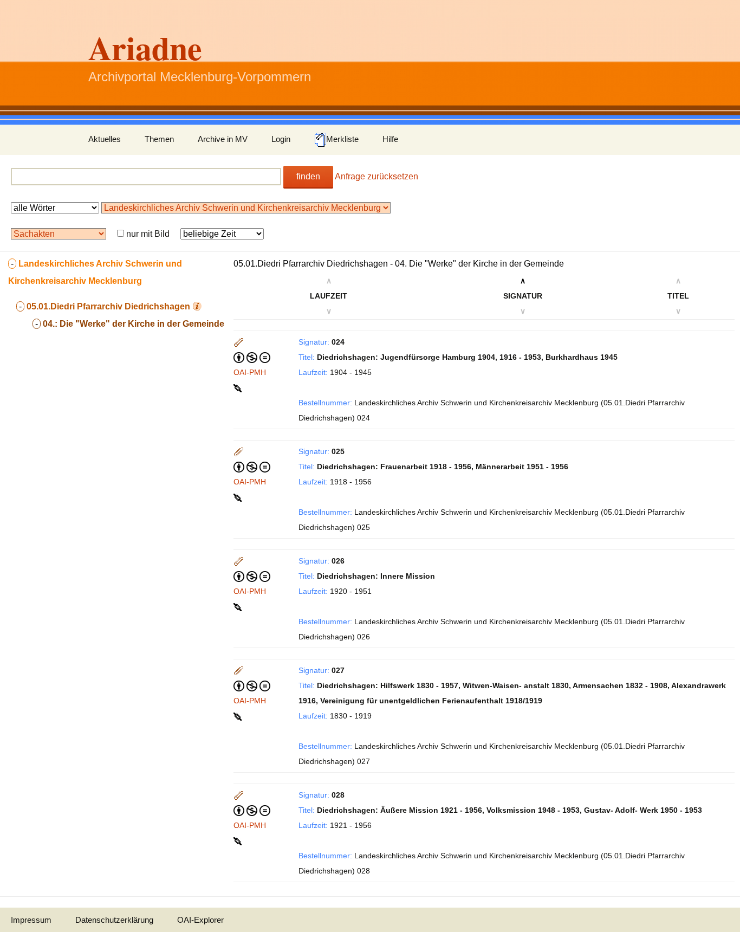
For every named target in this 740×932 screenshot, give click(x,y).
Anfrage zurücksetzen (376, 176)
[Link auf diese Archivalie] (238, 387)
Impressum (31, 919)
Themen (159, 139)
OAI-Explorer (200, 919)
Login (280, 139)
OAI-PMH (249, 372)
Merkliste (342, 139)
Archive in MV (223, 139)
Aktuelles (104, 139)
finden (308, 176)
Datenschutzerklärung (114, 919)
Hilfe (390, 139)
